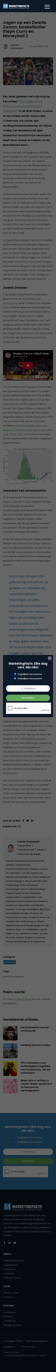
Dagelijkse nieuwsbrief (30, 674)
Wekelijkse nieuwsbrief (29, 678)
